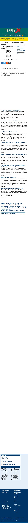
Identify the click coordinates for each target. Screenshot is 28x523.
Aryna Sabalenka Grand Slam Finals (8, 464)
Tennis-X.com (13, 517)
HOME (3, 34)
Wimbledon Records (5, 460)
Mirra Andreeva (15, 474)
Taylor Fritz (4, 477)
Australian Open (17, 492)
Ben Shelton (4, 479)
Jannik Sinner (4, 469)
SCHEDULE (11, 35)
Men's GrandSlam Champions (5, 503)
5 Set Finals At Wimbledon (7, 461)
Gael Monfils (16, 39)
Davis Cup (16, 497)
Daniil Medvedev (5, 475)
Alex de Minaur (5, 476)
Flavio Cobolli (4, 478)
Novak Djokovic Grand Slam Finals (8, 463)
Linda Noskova (15, 476)
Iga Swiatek (15, 477)
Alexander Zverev (5, 471)
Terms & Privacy (17, 505)
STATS (6, 35)
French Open (16, 493)
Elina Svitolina (15, 478)
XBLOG (7, 34)
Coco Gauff (15, 473)
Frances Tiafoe (7, 38)
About (15, 501)
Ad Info (15, 504)
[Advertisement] (14, 14)
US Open (16, 496)
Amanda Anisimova (16, 479)
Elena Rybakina (15, 470)
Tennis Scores (4, 457)
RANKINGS (23, 34)
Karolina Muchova (16, 475)
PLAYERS (12, 34)
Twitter (15, 510)
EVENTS (17, 34)
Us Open (11, 39)
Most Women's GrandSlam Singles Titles (6, 508)
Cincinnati (20, 38)
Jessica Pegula (14, 38)
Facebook (16, 512)
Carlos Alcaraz (5, 470)
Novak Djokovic (5, 474)
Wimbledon (16, 495)
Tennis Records (5, 458)
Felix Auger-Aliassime (6, 473)
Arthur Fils (6, 39)
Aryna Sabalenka (16, 469)
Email (15, 502)
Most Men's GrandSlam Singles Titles (5, 506)
